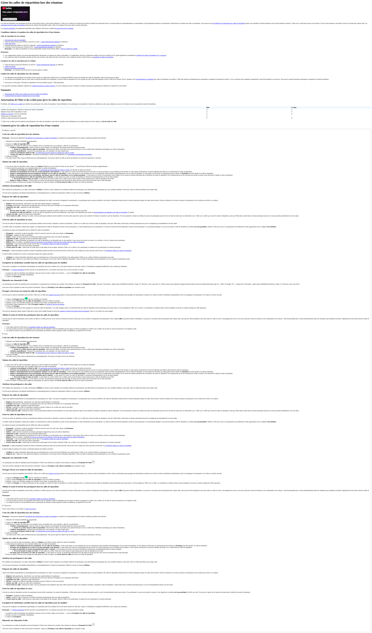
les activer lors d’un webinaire (64, 28)
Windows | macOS (9, 130)
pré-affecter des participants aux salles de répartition (41, 138)
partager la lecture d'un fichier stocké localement (74, 311)
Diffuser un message (7, 114)
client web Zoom (30, 509)
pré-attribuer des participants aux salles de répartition (229, 23)
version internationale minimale (50, 42)
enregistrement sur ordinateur (145, 79)
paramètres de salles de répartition (103, 57)
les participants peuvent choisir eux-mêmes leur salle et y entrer (55, 152)
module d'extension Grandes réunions (43, 86)
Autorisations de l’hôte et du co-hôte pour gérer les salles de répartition (26, 94)
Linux (6, 334)
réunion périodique (18, 270)
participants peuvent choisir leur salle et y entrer (54, 170)
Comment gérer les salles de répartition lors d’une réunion (22, 96)
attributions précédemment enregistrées (80, 154)
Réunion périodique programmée (15, 68)
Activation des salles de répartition (15, 40)
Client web (7, 505)
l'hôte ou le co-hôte (16, 104)
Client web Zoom (10, 43)
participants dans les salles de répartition (13, 25)
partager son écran (54, 295)
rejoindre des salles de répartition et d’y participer (151, 55)
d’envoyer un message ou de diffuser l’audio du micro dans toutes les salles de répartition (57, 242)
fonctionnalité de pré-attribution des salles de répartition (110, 212)
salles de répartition (9, 28)
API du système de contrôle (69, 49)
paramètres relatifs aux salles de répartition (55, 244)
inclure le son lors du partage (55, 304)
